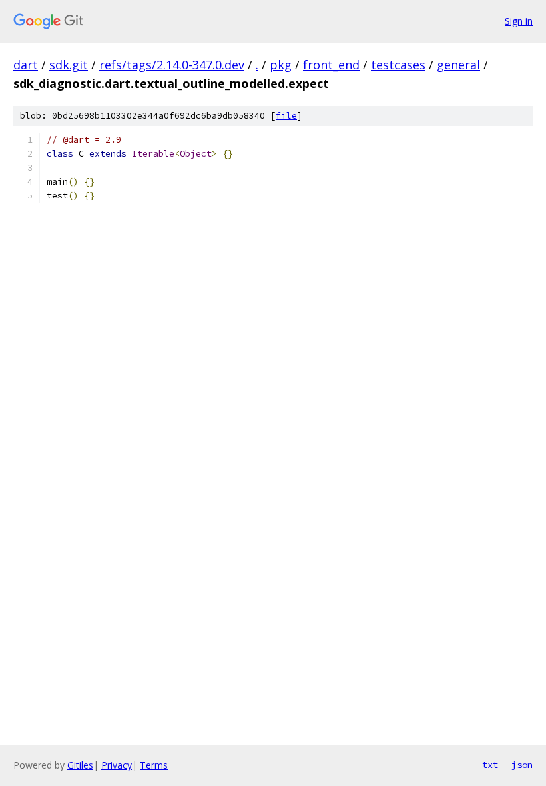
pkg (281, 65)
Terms (154, 765)
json (522, 765)
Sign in (519, 21)
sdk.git (68, 65)
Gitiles (80, 765)
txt (490, 765)
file (286, 115)
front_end (331, 65)
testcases (398, 65)
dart (25, 65)
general (458, 65)
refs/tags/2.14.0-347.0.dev (171, 65)
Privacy (116, 765)
